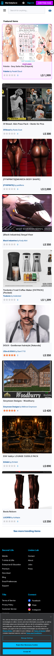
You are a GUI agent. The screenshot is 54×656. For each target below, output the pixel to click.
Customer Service (9, 609)
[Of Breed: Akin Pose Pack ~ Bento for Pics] (27, 102)
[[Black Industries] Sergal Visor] (27, 213)
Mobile (5, 556)
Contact (31, 556)
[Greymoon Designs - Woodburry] (27, 379)
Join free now (44, 3)
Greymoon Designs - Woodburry (18, 401)
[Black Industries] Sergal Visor (18, 234)
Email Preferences (9, 581)
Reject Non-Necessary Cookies (27, 645)
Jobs (30, 564)
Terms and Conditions (34, 633)
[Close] (51, 617)
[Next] (52, 51)
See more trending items (27, 531)
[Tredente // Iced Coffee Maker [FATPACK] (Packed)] (27, 268)
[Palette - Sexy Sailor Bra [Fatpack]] (27, 43)
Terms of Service (8, 600)
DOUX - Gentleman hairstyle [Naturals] (22, 345)
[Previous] (2, 51)
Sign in (30, 3)
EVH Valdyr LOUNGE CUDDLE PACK (20, 456)
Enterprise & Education (11, 564)
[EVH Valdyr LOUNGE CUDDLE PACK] (27, 434)
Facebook (36, 601)
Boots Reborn (9, 511)
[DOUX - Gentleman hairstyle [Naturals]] (27, 324)
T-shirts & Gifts (8, 560)
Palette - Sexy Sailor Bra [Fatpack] (18, 66)
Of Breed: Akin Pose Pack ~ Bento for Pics (23, 124)
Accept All (27, 651)
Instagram (36, 610)
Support (5, 586)
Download (6, 573)
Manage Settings (27, 638)
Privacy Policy (7, 605)
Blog (4, 577)
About (30, 560)
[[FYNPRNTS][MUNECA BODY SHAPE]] (27, 157)
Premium (5, 569)
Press (30, 569)
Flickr (34, 605)
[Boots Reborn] (27, 490)
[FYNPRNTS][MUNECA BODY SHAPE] (21, 179)
